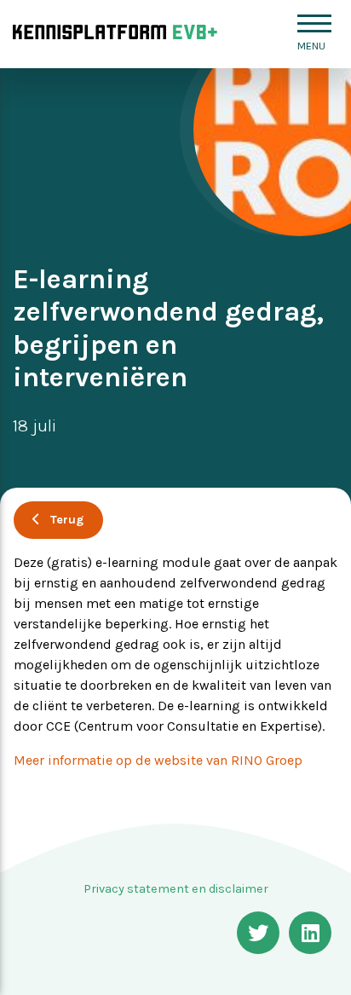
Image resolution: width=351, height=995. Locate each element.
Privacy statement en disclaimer (175, 889)
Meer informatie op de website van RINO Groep (158, 760)
